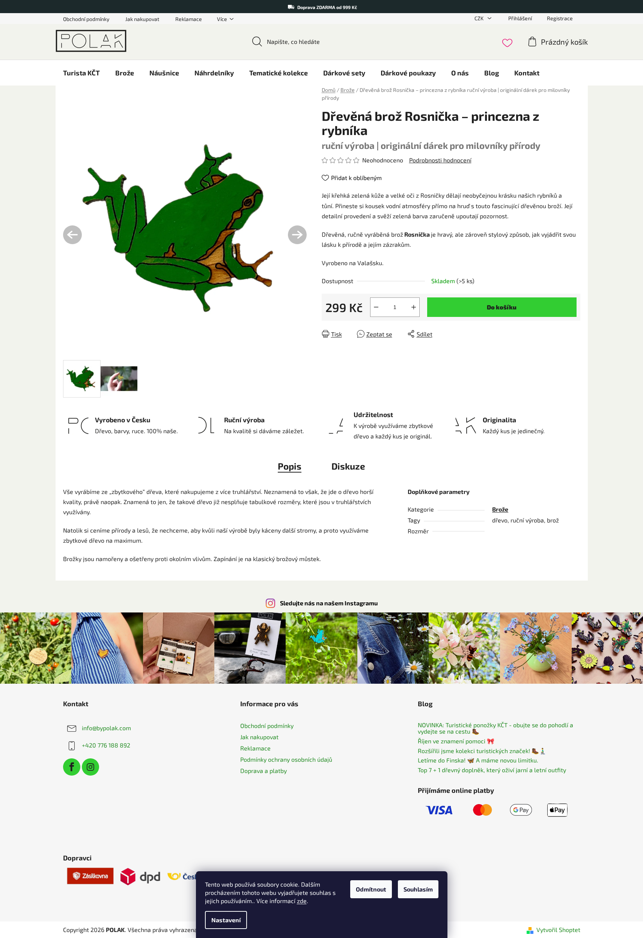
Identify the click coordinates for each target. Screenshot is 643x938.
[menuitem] (81, 73)
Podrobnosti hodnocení (440, 160)
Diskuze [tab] (348, 466)
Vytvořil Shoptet (558, 929)
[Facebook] (71, 767)
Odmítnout (371, 889)
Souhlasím (418, 889)
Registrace (560, 18)
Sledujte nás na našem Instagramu (329, 602)
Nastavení (226, 919)
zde (302, 900)
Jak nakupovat (142, 19)
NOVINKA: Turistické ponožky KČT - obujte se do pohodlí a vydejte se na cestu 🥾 (495, 728)
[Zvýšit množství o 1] (413, 307)
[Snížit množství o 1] (376, 307)
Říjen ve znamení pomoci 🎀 (456, 741)
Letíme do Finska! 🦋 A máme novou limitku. (478, 760)
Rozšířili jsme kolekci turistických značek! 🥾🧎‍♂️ (482, 750)
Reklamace (188, 19)
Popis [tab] (289, 466)
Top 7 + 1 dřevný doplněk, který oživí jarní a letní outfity (492, 770)
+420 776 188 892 (106, 745)
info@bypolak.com (106, 727)
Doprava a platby (263, 770)
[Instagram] (90, 767)
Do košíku (502, 307)
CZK (479, 18)
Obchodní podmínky (86, 19)
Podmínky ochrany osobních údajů (286, 759)
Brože (500, 509)
